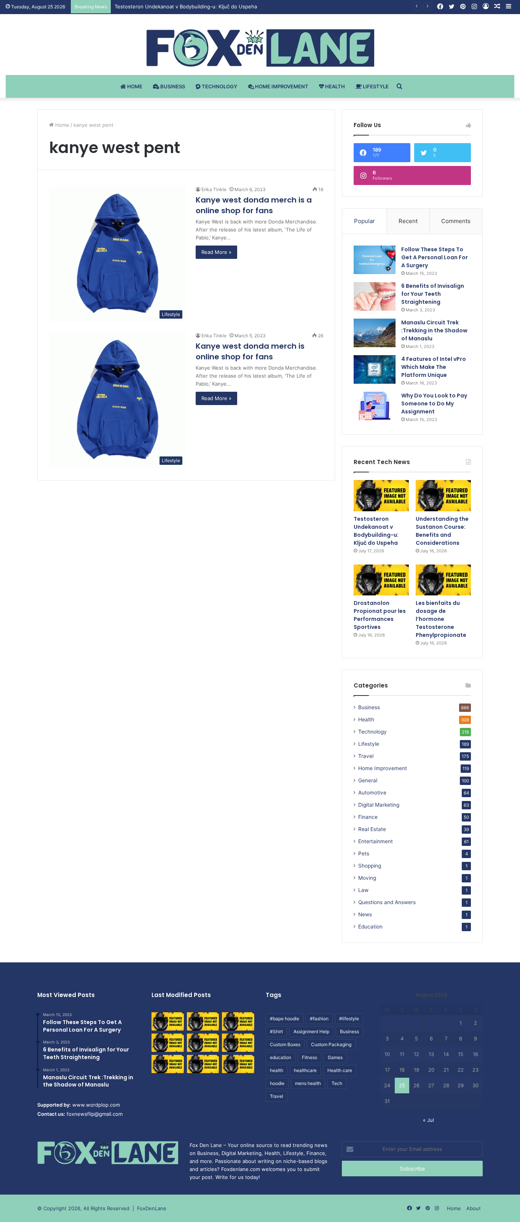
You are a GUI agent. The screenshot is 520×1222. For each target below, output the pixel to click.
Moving (367, 878)
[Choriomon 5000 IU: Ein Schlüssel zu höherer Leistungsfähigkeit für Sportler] (168, 1021)
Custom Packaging (331, 1044)
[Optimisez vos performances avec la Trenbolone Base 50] (238, 1043)
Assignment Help (311, 1031)
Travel (365, 756)
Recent (408, 221)
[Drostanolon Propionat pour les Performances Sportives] (381, 580)
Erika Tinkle (214, 189)
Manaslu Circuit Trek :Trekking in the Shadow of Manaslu (434, 330)
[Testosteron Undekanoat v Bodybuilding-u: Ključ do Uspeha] (381, 495)
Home (134, 86)
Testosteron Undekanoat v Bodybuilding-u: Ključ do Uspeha (376, 531)
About (473, 1208)
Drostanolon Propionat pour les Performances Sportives (380, 615)
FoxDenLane (151, 1208)
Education (370, 927)
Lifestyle (375, 86)
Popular (364, 221)
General (367, 780)
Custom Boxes (285, 1044)
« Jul (428, 1120)
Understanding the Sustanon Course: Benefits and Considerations (442, 531)
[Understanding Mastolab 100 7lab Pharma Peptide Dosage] (238, 1064)
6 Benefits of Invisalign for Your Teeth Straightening (432, 294)
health (276, 1070)
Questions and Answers (387, 902)
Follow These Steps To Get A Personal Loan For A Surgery (434, 257)
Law (363, 890)
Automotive (372, 793)
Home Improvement (281, 86)
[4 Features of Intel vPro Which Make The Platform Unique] (375, 369)
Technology (219, 86)
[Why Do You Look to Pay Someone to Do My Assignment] (375, 406)
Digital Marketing (378, 805)
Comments (456, 221)
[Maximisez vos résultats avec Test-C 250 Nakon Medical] (168, 1064)
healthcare (305, 1070)
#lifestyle (349, 1018)
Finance (368, 817)
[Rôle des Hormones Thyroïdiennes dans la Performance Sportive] (203, 1064)
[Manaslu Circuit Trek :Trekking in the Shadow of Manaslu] (375, 333)
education (280, 1057)
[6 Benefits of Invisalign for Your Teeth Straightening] (375, 296)
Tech (337, 1083)
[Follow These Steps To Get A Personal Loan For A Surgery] (375, 260)
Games (335, 1057)
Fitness (309, 1057)
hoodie (277, 1083)
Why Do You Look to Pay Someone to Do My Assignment (434, 403)
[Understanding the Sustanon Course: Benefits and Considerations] (443, 495)
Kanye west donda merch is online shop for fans (250, 351)
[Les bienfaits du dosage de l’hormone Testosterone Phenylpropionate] (443, 580)
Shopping (369, 866)
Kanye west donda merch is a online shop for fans (254, 205)
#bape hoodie (284, 1018)
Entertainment (375, 841)
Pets (363, 853)
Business (172, 86)
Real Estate (372, 829)
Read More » (216, 252)
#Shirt (276, 1031)
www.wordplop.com (96, 1105)
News (365, 914)
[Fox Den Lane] (260, 48)
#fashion (319, 1018)
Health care (339, 1070)
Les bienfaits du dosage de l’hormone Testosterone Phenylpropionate (441, 619)
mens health (308, 1083)
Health (334, 86)
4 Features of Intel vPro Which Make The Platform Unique (433, 367)
